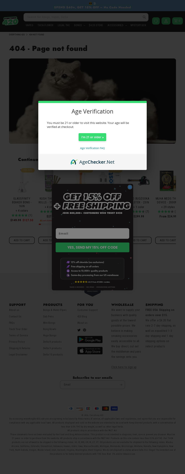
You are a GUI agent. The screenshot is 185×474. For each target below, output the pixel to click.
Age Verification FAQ (92, 148)
